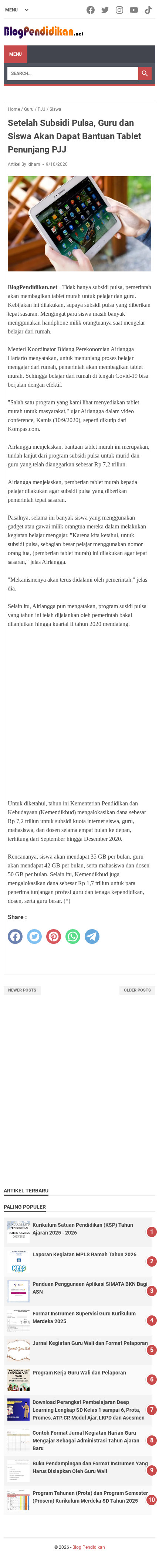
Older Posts (137, 990)
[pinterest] (53, 936)
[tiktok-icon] (148, 10)
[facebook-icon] (91, 10)
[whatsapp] (72, 936)
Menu (15, 54)
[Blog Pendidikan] (44, 32)
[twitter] (34, 936)
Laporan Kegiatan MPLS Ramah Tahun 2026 (84, 1254)
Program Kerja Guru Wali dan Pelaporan (79, 1373)
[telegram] (92, 936)
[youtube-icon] (134, 10)
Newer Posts (22, 990)
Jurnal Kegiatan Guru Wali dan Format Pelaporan (90, 1343)
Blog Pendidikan (88, 1547)
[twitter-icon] (105, 10)
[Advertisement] (79, 713)
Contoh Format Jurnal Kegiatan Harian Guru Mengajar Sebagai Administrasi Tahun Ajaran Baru (86, 1440)
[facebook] (15, 936)
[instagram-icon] (120, 10)
